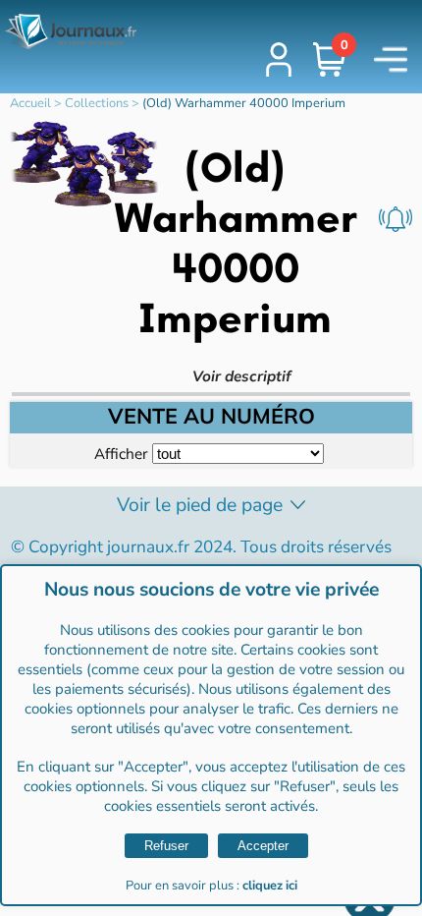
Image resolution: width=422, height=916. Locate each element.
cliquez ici (269, 885)
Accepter (263, 845)
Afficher (120, 453)
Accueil (30, 103)
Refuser (166, 845)
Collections (97, 103)
